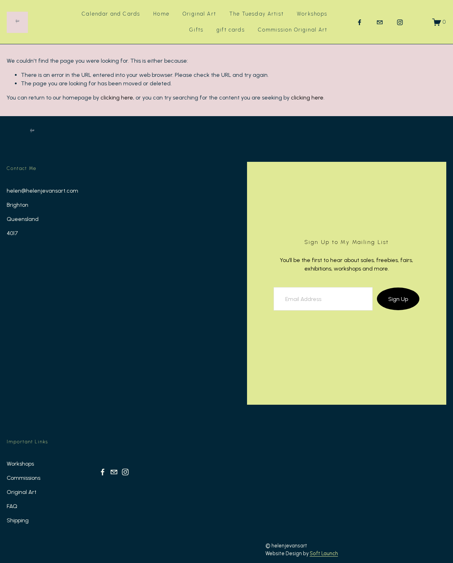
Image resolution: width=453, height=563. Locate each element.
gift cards (231, 30)
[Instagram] (399, 22)
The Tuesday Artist (256, 14)
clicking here (117, 97)
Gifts (196, 30)
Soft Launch (324, 553)
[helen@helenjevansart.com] (379, 22)
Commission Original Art (293, 30)
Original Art (199, 14)
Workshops (312, 14)
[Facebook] (359, 22)
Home (161, 14)
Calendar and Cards (111, 14)
